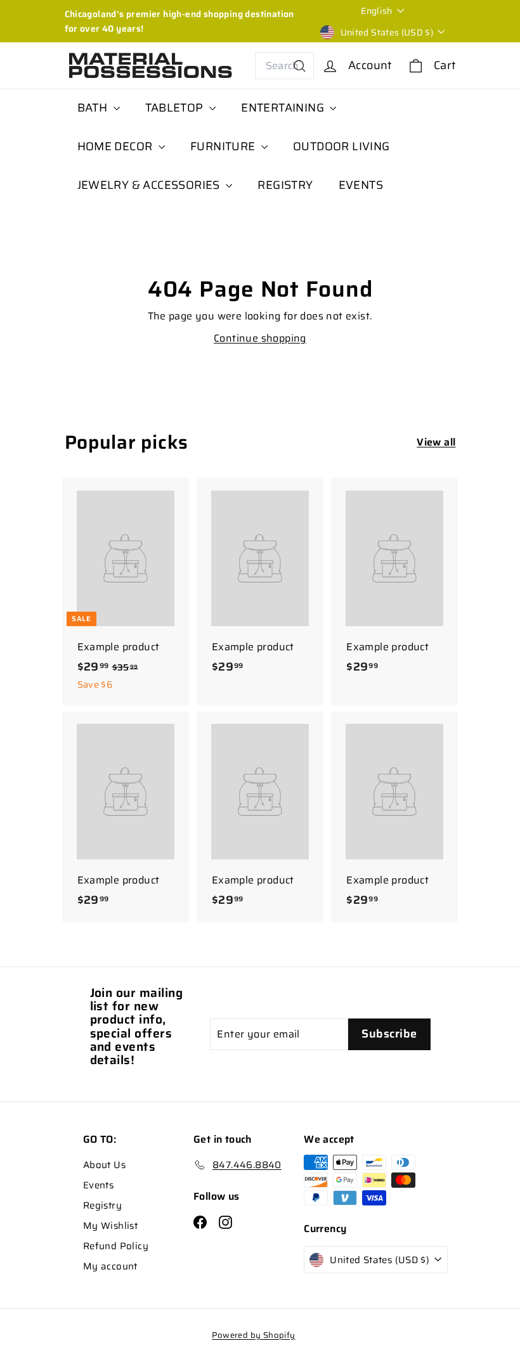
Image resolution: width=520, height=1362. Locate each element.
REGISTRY (285, 185)
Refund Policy (115, 1246)
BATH (93, 108)
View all (436, 442)
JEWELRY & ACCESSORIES (150, 185)
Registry (102, 1205)
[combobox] (285, 66)
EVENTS (361, 185)
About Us (104, 1164)
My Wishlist (110, 1225)
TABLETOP (176, 108)
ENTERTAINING (284, 108)
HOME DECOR (116, 146)
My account (110, 1266)
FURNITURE (224, 146)
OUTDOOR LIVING (341, 146)
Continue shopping (260, 338)
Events (98, 1185)
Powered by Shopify (253, 1335)
